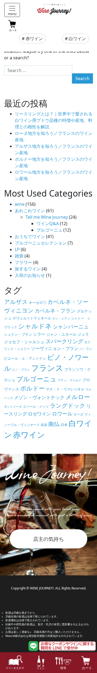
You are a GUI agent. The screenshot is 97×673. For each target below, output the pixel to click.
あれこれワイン (30, 211)
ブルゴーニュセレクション (41, 243)
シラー (39, 334)
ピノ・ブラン (21, 370)
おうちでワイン (30, 236)
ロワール (62, 413)
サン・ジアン (61, 318)
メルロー (77, 397)
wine (20, 204)
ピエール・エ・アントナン (25, 358)
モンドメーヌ (13, 406)
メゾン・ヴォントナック (39, 397)
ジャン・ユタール (61, 334)
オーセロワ (37, 302)
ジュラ (83, 334)
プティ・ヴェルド (69, 380)
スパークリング (64, 341)
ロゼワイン (39, 414)
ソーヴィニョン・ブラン (54, 348)
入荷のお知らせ (30, 275)
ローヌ (78, 414)
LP (17, 249)
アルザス (16, 301)
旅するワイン (28, 269)
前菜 (44, 425)
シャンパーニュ (71, 326)
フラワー (23, 262)
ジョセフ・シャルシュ (24, 341)
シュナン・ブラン (18, 334)
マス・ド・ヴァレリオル (65, 389)
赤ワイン (34, 39)
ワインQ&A (47, 223)
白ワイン (77, 39)
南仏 (54, 424)
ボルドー (32, 388)
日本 (64, 424)
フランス (47, 367)
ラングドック (67, 405)
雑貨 (19, 256)
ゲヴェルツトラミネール (32, 318)
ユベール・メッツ (36, 406)
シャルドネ (35, 325)
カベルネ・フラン (55, 310)
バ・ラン (85, 348)
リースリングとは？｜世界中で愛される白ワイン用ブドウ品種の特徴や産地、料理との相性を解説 (53, 120)
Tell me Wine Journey (47, 217)
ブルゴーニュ (49, 230)
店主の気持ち (48, 538)
